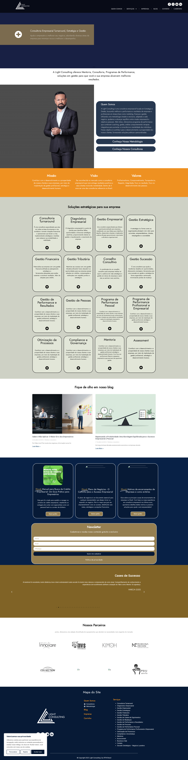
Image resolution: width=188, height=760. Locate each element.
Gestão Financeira (123, 713)
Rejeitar (25, 752)
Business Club (122, 741)
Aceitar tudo (38, 752)
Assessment (121, 739)
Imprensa (145, 9)
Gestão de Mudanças (124, 720)
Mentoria (120, 736)
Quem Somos (116, 9)
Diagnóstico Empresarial (125, 706)
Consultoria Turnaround (125, 703)
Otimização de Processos (126, 731)
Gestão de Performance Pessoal (128, 727)
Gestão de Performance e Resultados (130, 722)
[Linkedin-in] (180, 4)
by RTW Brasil (106, 758)
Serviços (130, 9)
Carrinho (178, 9)
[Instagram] (173, 4)
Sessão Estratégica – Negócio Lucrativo (131, 746)
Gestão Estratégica (123, 710)
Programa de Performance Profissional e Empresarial (135, 729)
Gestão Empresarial (124, 708)
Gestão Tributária (123, 715)
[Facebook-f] (169, 4)
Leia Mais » (36, 446)
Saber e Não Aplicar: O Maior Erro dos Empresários (52, 437)
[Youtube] (176, 4)
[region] (25, 744)
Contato (165, 9)
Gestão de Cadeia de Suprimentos (129, 717)
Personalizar (13, 752)
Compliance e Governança (126, 734)
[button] (56, 607)
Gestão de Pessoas (124, 724)
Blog (156, 9)
